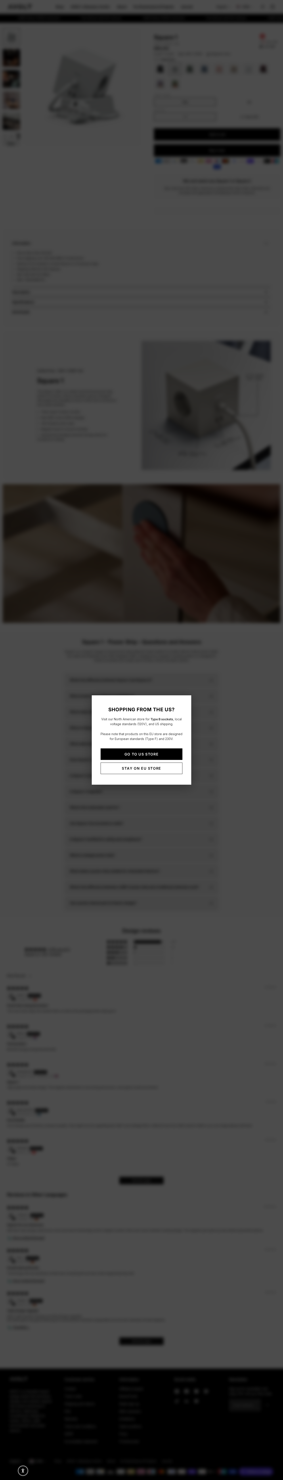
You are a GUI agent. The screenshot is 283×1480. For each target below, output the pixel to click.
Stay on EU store (141, 768)
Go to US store (141, 754)
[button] (23, 1470)
